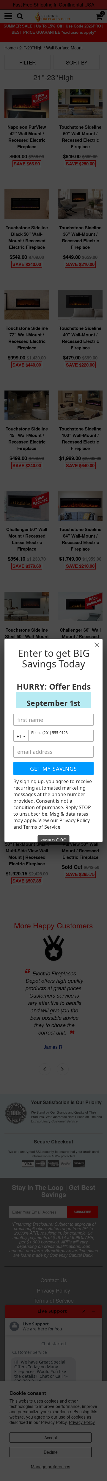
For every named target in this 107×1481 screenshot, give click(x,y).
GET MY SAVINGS (53, 768)
